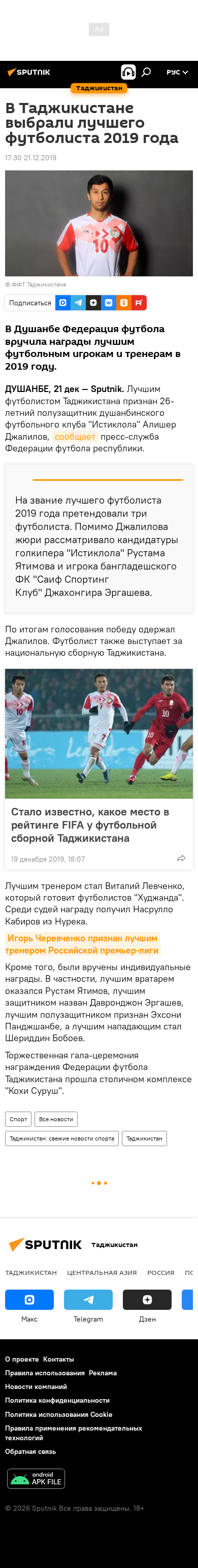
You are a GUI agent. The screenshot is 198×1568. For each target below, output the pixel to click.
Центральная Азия (102, 1272)
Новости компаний (36, 1386)
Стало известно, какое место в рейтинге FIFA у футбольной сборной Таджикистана (90, 824)
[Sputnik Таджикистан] (30, 76)
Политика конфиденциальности (57, 1400)
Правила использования (45, 1372)
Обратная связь (30, 1451)
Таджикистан (144, 1138)
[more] (181, 858)
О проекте (22, 1359)
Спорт (18, 1119)
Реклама (103, 1372)
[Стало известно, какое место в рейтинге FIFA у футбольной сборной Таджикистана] (99, 734)
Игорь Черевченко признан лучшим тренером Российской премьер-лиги (82, 943)
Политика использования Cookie (59, 1414)
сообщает (75, 436)
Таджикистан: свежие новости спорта (62, 1138)
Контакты (58, 1359)
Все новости (56, 1119)
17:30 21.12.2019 (30, 157)
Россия (161, 1272)
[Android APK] (36, 1480)
